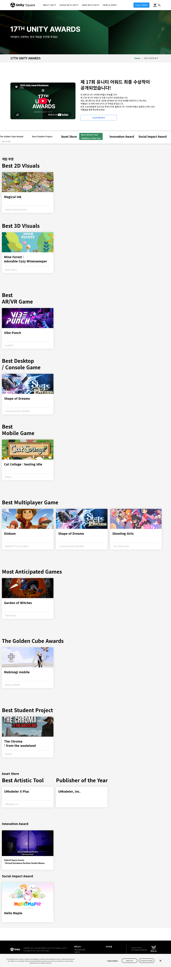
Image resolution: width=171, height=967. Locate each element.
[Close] (160, 960)
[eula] (154, 948)
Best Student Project (42, 136)
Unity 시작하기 (141, 5)
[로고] (15, 949)
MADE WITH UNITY (90, 5)
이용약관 (77, 952)
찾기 (159, 5)
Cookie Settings (112, 961)
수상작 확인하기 (98, 117)
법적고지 (77, 947)
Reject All (129, 961)
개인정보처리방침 (79, 949)
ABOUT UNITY (49, 5)
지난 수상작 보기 (151, 58)
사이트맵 (109, 947)
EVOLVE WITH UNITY (69, 5)
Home (137, 58)
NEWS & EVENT (110, 5)
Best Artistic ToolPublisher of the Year (91, 136)
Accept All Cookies (146, 961)
